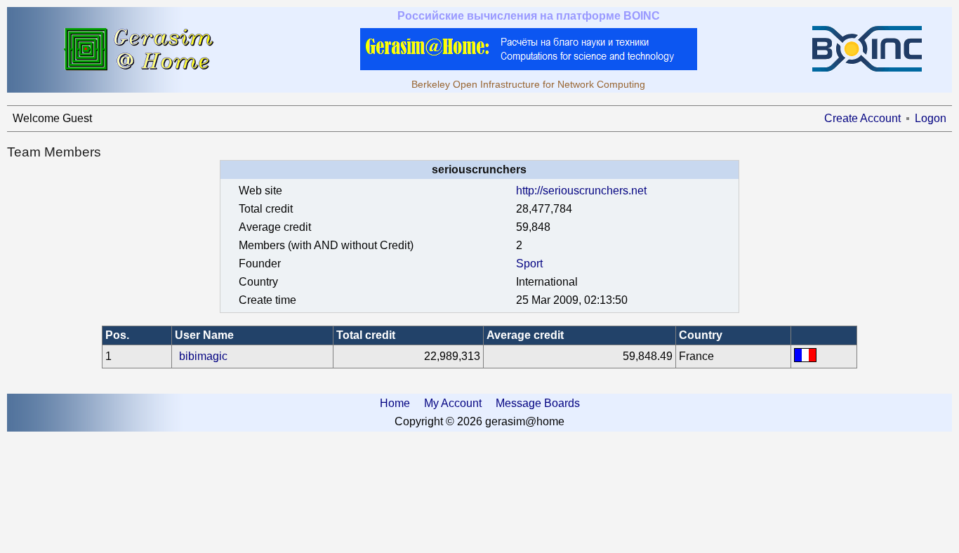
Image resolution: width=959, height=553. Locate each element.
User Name (204, 335)
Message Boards (538, 403)
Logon (930, 118)
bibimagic (203, 356)
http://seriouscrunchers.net (581, 190)
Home (395, 403)
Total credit (365, 335)
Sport (529, 263)
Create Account (862, 118)
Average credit (525, 335)
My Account (453, 403)
